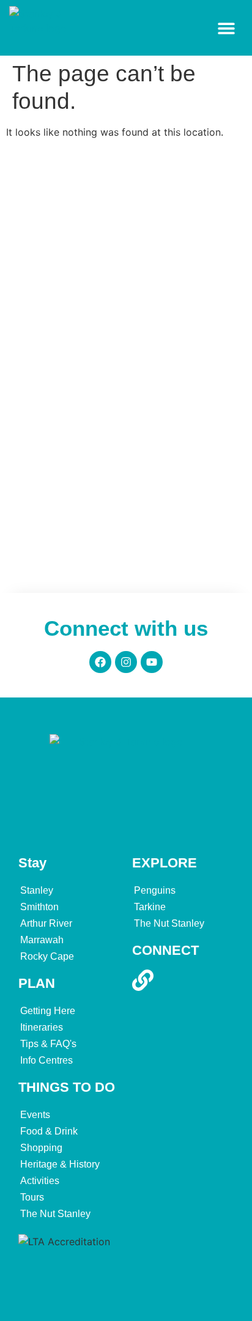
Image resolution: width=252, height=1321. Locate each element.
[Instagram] (126, 662)
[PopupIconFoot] (147, 980)
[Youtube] (152, 662)
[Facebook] (100, 662)
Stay (32, 862)
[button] (226, 28)
